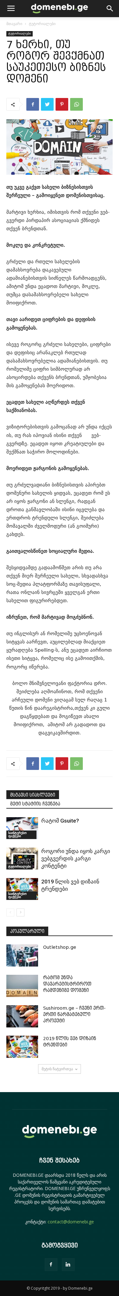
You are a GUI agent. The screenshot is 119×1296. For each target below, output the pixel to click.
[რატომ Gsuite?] (22, 828)
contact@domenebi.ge (71, 1222)
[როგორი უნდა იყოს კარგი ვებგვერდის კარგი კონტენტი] (22, 858)
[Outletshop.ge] (22, 955)
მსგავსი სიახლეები (32, 795)
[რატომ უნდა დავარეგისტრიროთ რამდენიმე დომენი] (22, 986)
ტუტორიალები (42, 24)
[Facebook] (51, 1264)
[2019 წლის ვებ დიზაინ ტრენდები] (22, 889)
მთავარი (14, 24)
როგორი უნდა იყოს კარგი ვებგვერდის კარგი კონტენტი (75, 858)
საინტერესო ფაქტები (17, 834)
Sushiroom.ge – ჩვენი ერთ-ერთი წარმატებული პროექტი (74, 1015)
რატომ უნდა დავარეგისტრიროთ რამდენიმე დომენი (67, 984)
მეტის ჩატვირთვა (57, 1068)
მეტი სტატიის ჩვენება (35, 804)
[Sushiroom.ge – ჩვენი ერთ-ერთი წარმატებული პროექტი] (22, 1016)
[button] (110, 8)
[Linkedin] (68, 1264)
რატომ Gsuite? (60, 820)
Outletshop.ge (59, 947)
